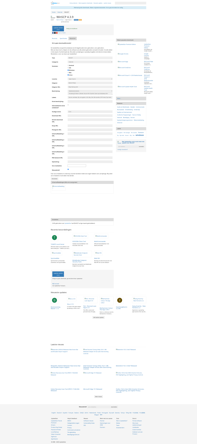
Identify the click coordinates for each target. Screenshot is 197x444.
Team (117, 425)
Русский (111, 413)
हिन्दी (101, 415)
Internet (119, 117)
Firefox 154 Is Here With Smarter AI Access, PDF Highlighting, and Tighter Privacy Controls (130, 390)
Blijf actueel (55, 284)
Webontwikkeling (139, 120)
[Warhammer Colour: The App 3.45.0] (106, 301)
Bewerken (72, 38)
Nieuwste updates (98, 3)
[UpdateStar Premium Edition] (127, 44)
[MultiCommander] (101, 236)
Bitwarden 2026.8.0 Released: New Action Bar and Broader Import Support (65, 366)
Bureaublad (120, 109)
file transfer (134, 132)
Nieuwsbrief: (83, 407)
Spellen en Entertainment (124, 112)
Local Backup (55, 432)
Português (105, 413)
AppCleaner (54, 439)
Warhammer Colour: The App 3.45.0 (106, 309)
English (54, 413)
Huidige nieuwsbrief (123, 149)
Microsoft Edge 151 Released (92, 389)
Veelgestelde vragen (73, 423)
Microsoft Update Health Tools (148, 88)
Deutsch (59, 413)
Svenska (117, 413)
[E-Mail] (57, 32)
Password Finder (56, 429)
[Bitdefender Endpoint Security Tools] (82, 254)
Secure (127, 135)
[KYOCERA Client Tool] (80, 236)
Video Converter (56, 434)
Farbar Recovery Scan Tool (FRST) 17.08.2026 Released (65, 390)
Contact (69, 425)
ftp (118, 135)
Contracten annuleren (73, 430)
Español (65, 413)
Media (118, 423)
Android (71, 65)
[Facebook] (53, 32)
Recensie (54, 38)
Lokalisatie (136, 427)
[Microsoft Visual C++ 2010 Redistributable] (130, 75)
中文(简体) (135, 413)
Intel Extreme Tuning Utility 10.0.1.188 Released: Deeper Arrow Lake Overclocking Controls (97, 367)
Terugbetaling (71, 432)
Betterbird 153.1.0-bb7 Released (126, 366)
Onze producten (73, 3)
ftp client (122, 135)
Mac (70, 72)
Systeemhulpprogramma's (125, 120)
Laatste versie (58, 28)
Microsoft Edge (148, 61)
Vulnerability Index (89, 423)
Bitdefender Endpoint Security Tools (79, 261)
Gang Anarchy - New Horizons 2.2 (139, 307)
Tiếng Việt (129, 413)
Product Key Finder (56, 427)
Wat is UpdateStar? (121, 421)
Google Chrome (146, 54)
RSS (85, 425)
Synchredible (55, 258)
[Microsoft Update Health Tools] (128, 86)
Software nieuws (88, 421)
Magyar (96, 415)
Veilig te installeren (71, 28)
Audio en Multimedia (123, 107)
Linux (70, 75)
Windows (72, 70)
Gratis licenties (137, 429)
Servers (132, 117)
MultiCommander (100, 241)
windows (140, 135)
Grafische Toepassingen (124, 115)
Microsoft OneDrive (147, 68)
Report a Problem (62, 32)
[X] (55, 32)
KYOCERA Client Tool (79, 241)
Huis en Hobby (136, 115)
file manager (127, 132)
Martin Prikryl (59, 20)
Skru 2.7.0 (70, 304)
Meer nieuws (98, 396)
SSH (134, 135)
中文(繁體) (142, 413)
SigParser (54, 436)
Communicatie (140, 107)
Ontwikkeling (129, 109)
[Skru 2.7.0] (71, 299)
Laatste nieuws (107, 3)
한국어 (86, 413)
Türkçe (123, 413)
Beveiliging (126, 117)
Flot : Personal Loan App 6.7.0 (89, 307)
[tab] (55, 38)
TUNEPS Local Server (57, 244)
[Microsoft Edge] (123, 61)
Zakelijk (132, 107)
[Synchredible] (56, 253)
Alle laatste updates (98, 317)
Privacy (69, 427)
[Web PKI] (98, 253)
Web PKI (97, 258)
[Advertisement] (82, 206)
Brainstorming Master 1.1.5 (55, 307)
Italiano (76, 413)
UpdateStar (67, 223)
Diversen (119, 123)
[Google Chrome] (123, 54)
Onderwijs (137, 109)
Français (70, 413)
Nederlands (92, 413)
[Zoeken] (144, 3)
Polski (99, 413)
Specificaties (63, 38)
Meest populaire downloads (85, 3)
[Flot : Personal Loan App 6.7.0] (90, 300)
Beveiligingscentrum (73, 434)
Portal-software (137, 421)
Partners (102, 427)
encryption (120, 132)
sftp (131, 135)
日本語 (82, 413)
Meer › (119, 98)
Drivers (53, 425)
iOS (70, 68)
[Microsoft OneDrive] (124, 67)
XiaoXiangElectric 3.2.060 (121, 307)
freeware (141, 132)
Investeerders (120, 427)
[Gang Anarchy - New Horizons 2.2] (139, 300)
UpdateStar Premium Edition (147, 46)
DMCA (69, 421)
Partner (102, 421)
